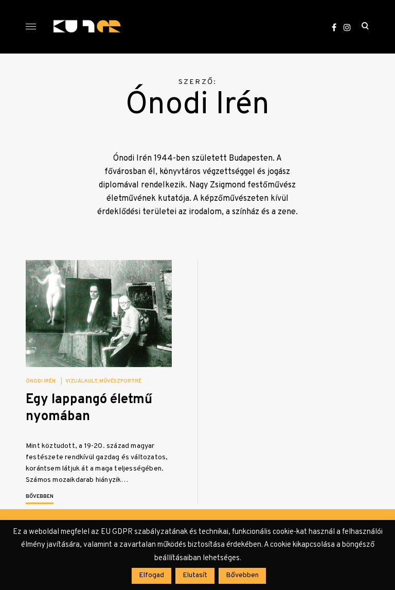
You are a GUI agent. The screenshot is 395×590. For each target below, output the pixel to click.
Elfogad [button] (151, 575)
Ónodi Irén (41, 381)
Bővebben (39, 496)
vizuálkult (81, 381)
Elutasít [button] (195, 575)
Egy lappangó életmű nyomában (89, 408)
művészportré (120, 381)
